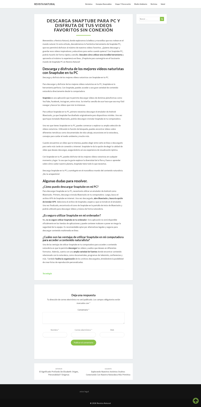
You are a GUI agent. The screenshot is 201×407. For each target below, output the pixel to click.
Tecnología (47, 273)
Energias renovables (104, 4)
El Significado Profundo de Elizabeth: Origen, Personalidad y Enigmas (58, 372)
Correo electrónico (83, 330)
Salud (163, 4)
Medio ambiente (140, 4)
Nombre (55, 330)
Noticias (154, 4)
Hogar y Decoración (123, 4)
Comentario (83, 309)
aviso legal (84, 391)
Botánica (88, 4)
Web (112, 330)
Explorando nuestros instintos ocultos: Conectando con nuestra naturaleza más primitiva (108, 372)
